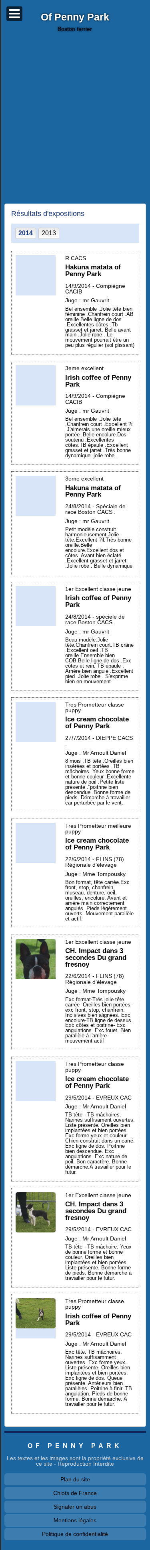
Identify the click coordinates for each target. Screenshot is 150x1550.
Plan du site (75, 1479)
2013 (49, 233)
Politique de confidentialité (75, 1534)
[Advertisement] (75, 118)
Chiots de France (75, 1493)
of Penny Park (75, 1445)
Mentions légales (75, 1520)
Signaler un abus (75, 1506)
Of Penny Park (75, 17)
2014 (25, 233)
